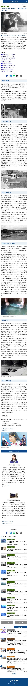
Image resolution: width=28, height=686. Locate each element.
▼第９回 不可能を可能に (7, 69)
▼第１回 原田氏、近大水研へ (8, 54)
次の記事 (21, 622)
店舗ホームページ (6, 523)
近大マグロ (14, 35)
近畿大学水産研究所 (7, 521)
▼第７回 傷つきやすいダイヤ (8, 65)
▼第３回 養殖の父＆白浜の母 (8, 58)
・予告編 (3, 430)
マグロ (10, 35)
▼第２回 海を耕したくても (7, 56)
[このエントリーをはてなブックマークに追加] (11, 76)
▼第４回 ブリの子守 (6, 59)
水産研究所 (5, 35)
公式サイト (4, 486)
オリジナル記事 (21, 35)
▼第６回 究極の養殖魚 (6, 63)
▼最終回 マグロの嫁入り (7, 71)
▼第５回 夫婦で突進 (6, 61)
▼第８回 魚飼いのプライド (7, 67)
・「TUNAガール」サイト (7, 428)
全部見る (14, 673)
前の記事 (7, 622)
